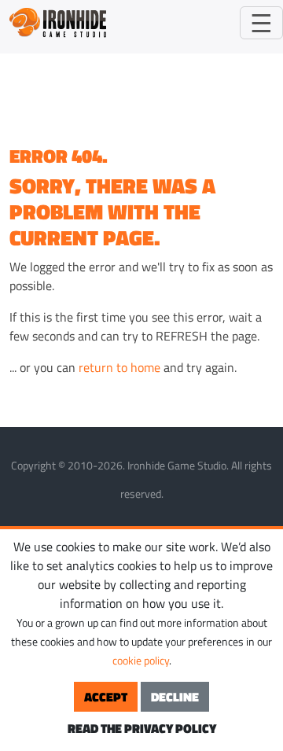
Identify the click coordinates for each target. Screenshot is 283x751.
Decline (175, 696)
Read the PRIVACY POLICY (142, 728)
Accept (105, 696)
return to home (119, 367)
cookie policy (140, 660)
